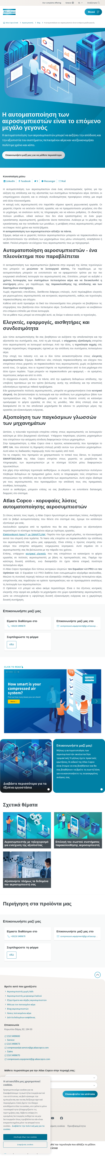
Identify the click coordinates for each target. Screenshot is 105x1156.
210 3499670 (13, 1055)
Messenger (49, 181)
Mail (63, 181)
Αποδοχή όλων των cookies (25, 1137)
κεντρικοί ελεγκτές (36, 553)
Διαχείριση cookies (55, 1126)
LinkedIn (10, 181)
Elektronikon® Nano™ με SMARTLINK (24, 534)
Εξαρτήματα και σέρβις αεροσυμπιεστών (27, 1000)
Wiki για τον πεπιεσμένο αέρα (21, 1004)
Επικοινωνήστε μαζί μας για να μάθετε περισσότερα (33, 155)
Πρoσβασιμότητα (76, 1126)
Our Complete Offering (51, 3)
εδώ (11, 644)
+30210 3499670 (18, 626)
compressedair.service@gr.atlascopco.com (28, 1048)
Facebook (26, 181)
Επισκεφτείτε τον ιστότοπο (80, 1094)
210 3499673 (13, 1044)
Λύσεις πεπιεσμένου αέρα (19, 1013)
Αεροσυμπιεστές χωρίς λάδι (20, 991)
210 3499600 (13, 1036)
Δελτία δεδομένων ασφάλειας (21, 1017)
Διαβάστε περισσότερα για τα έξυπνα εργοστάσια (26, 766)
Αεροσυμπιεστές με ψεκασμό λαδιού (24, 995)
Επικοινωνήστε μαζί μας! (79, 766)
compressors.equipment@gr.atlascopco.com (81, 626)
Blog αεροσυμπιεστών (18, 1008)
